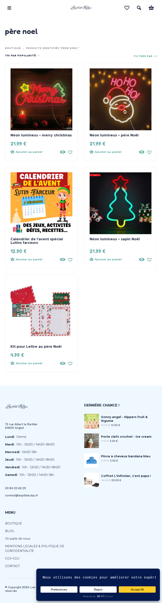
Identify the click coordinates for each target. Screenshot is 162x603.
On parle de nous (17, 539)
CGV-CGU (12, 558)
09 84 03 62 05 (15, 488)
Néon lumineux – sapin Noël (115, 239)
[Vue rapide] (62, 152)
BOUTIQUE (13, 48)
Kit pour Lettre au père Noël (36, 347)
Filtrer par (143, 56)
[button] (9, 8)
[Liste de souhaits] (126, 8)
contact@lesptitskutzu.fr (21, 495)
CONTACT (12, 566)
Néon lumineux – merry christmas (41, 135)
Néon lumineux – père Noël (114, 135)
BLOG (9, 531)
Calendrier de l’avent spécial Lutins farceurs (37, 241)
